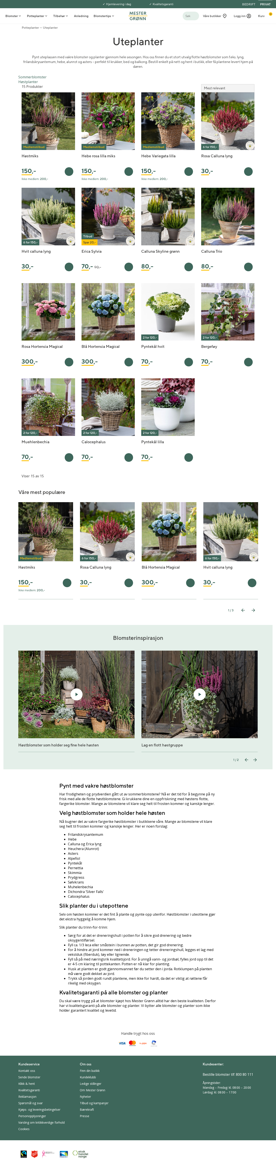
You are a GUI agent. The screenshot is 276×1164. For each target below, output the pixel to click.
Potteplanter (30, 27)
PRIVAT (265, 4)
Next (253, 610)
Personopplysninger (32, 1116)
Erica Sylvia (92, 251)
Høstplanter (28, 81)
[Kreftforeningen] (48, 1154)
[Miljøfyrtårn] (63, 1154)
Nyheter (85, 1097)
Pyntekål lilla (152, 442)
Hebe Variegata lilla (158, 156)
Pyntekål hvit (153, 346)
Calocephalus (94, 442)
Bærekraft (87, 1109)
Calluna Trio (211, 251)
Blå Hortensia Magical (101, 346)
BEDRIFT (248, 4)
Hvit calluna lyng (36, 251)
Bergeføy (209, 346)
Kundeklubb (88, 1077)
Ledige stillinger (90, 1084)
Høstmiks (30, 156)
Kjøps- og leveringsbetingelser (39, 1109)
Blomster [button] (11, 16)
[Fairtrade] (23, 1154)
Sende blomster (29, 1077)
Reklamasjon (27, 1097)
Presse (84, 1116)
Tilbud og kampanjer (94, 1103)
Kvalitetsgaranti (163, 4)
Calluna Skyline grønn (160, 251)
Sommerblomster (32, 77)
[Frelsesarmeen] (34, 1154)
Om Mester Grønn (92, 1090)
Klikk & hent (26, 1084)
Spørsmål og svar (30, 1103)
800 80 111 (244, 1074)
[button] (242, 16)
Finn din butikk (90, 1071)
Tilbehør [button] (59, 16)
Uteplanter (50, 27)
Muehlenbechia (35, 442)
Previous (243, 610)
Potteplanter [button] (35, 16)
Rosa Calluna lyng (216, 156)
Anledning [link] (81, 16)
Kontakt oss (26, 1071)
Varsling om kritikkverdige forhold (41, 1122)
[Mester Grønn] (138, 15)
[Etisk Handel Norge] (80, 1154)
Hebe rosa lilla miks (98, 156)
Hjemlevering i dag (118, 4)
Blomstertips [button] (102, 16)
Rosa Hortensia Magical (42, 346)
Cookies (24, 1129)
